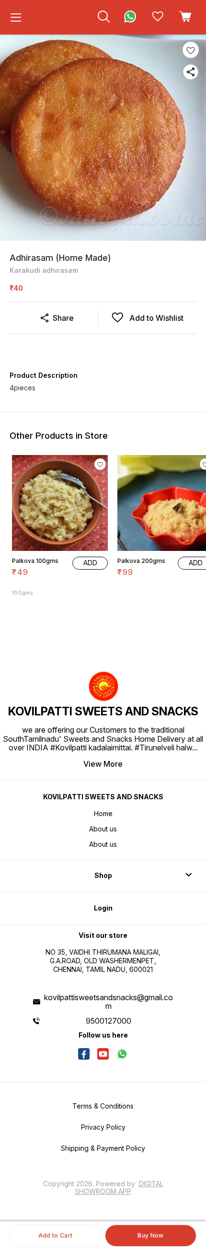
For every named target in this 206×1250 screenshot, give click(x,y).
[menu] (16, 17)
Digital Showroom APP (119, 1187)
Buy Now (150, 1235)
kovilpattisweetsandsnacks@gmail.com (108, 1001)
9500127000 (108, 1020)
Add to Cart (55, 1235)
